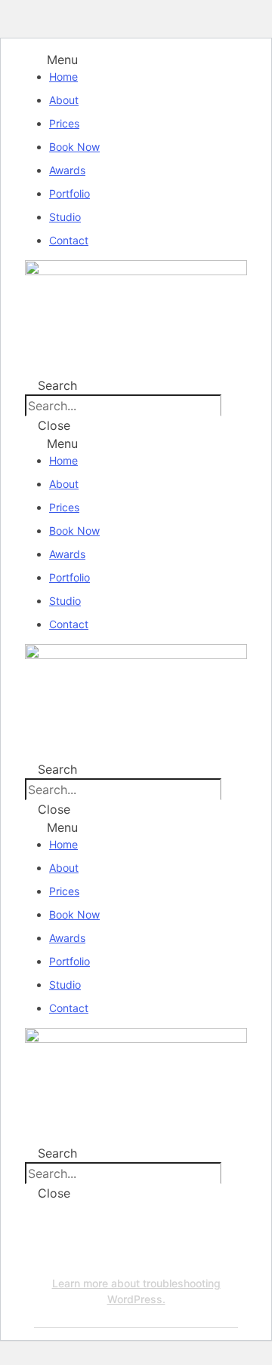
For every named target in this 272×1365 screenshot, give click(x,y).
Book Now (74, 146)
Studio (65, 216)
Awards (67, 170)
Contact (68, 240)
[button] (136, 60)
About (64, 100)
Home (63, 76)
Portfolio (69, 193)
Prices (64, 123)
